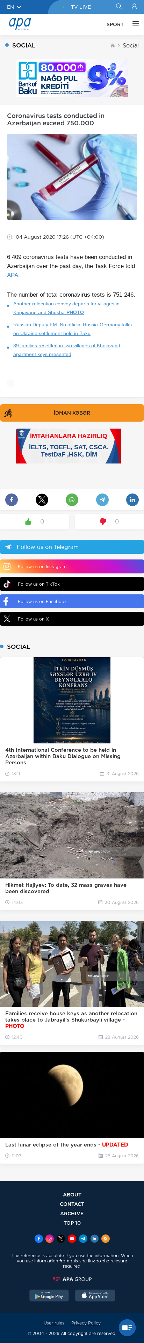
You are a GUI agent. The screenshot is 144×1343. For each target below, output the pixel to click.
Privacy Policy (86, 1323)
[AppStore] (95, 1296)
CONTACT (72, 1204)
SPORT (115, 24)
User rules (54, 1323)
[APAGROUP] (72, 1279)
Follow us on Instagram (42, 566)
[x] (61, 1239)
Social (131, 45)
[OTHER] (134, 24)
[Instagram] (49, 1239)
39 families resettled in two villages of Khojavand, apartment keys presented (67, 350)
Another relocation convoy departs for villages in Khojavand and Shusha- (66, 308)
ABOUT (72, 1194)
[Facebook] (39, 1239)
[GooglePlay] (49, 1296)
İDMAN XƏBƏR (72, 413)
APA (12, 275)
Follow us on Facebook (42, 601)
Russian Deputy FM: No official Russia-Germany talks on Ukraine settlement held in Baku (72, 329)
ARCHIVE (72, 1213)
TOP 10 (72, 1223)
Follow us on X (33, 619)
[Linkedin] (94, 1239)
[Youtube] (72, 1239)
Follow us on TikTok (39, 584)
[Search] (119, 7)
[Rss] (105, 1239)
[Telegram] (83, 1239)
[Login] (134, 6)
